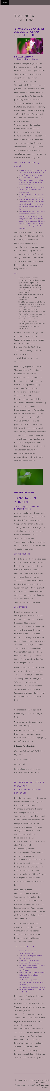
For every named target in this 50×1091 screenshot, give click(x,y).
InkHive (45, 1087)
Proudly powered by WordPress (26, 1085)
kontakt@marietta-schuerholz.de (27, 769)
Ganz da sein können (23, 759)
